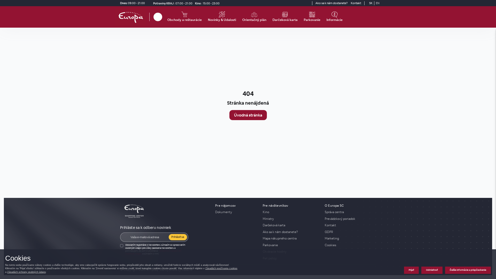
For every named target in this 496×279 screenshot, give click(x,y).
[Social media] (298, 3)
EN (377, 3)
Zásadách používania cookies (221, 268)
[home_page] (132, 17)
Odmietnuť (432, 270)
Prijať (411, 270)
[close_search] (163, 17)
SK (371, 3)
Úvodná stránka (248, 115)
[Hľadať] (158, 17)
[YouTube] (307, 3)
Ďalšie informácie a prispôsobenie (468, 270)
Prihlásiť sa (177, 237)
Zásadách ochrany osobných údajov (26, 272)
